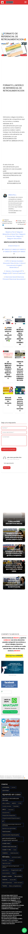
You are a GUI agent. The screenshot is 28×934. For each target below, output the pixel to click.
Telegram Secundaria (14, 238)
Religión (5, 273)
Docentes (16, 806)
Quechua (21, 273)
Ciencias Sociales (16, 261)
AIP (10, 273)
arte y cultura (6, 803)
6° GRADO (22, 252)
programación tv (5, 870)
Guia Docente (6, 831)
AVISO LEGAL (16, 907)
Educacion (11, 809)
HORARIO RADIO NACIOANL (9, 846)
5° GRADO (14, 252)
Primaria (11, 860)
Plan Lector (4, 860)
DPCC (8, 261)
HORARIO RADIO (6, 843)
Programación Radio (6, 863)
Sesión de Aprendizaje (7, 882)
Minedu (6, 856)
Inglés (19, 265)
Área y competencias (15, 886)
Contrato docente (6, 806)
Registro (13, 873)
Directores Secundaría (16, 279)
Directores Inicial (10, 277)
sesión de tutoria (18, 882)
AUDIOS (14, 803)
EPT (22, 271)
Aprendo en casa (11, 794)
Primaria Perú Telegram (14, 236)
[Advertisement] (14, 15)
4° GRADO (6, 252)
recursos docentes (6, 873)
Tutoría (14, 273)
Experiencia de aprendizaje (9, 828)
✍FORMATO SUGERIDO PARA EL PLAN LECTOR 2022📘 (7, 222)
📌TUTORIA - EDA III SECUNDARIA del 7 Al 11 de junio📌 (21, 222)
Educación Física (8, 263)
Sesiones (4, 879)
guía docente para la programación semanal (9, 839)
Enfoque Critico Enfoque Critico (8, 815)
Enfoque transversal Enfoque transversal (11, 818)
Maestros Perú (10, 232)
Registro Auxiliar (7, 876)
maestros (5, 853)
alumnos (13, 787)
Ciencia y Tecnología (13, 271)
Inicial (11, 246)
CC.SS (19, 803)
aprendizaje (5, 790)
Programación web (16, 870)
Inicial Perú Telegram (18, 234)
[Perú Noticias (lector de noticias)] (6, 693)
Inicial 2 (16, 246)
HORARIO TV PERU (6, 850)
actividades (5, 787)
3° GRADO (21, 249)
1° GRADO (6, 249)
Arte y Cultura (20, 263)
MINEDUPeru (12, 195)
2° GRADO (14, 249)
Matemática (13, 267)
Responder (7, 467)
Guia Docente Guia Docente (10, 835)
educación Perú (5, 812)
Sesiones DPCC (13, 879)
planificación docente (16, 857)
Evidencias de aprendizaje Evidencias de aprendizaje (11, 825)
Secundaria (18, 876)
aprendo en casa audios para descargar (10, 799)
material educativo (14, 853)
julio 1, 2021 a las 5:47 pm (13, 459)
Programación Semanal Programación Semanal (10, 866)
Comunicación (11, 265)
